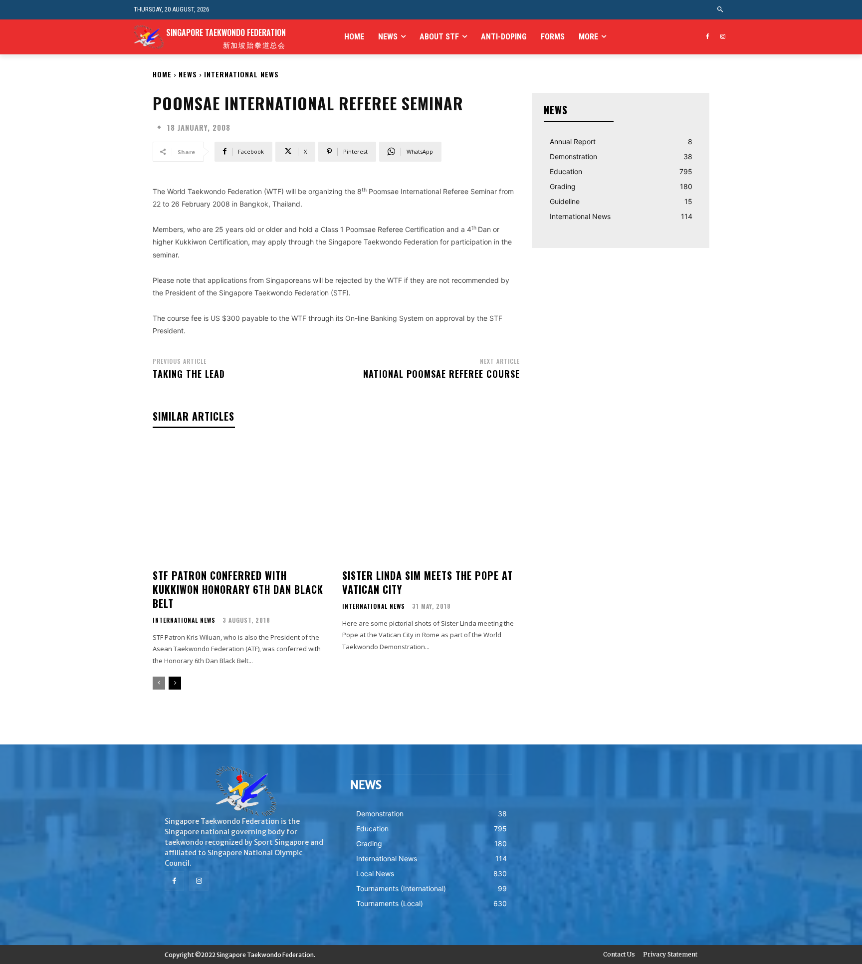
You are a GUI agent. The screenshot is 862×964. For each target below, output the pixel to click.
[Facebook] (707, 37)
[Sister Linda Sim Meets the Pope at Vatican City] (431, 503)
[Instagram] (722, 37)
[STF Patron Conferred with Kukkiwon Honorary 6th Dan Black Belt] (241, 503)
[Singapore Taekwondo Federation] (245, 791)
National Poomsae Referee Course (441, 373)
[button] (720, 9)
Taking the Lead (189, 373)
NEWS (188, 74)
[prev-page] (159, 683)
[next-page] (175, 683)
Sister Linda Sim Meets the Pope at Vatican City (427, 582)
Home (162, 74)
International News (241, 74)
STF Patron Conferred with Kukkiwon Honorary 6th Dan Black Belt (238, 589)
